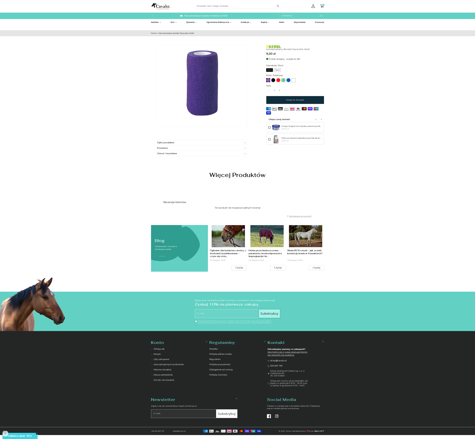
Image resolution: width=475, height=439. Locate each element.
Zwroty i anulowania (164, 380)
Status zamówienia (163, 375)
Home (154, 33)
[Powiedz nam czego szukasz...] (278, 6)
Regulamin (215, 359)
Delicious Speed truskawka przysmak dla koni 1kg (301, 138)
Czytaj (239, 267)
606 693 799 (276, 366)
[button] (156, 22)
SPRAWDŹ (287, 16)
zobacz (162, 256)
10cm (269, 70)
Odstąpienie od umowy (221, 369)
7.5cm (277, 70)
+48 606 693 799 (157, 431)
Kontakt (276, 342)
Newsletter (163, 399)
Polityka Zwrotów (218, 375)
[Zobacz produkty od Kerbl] (295, 46)
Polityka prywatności (219, 364)
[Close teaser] (37, 434)
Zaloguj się (159, 349)
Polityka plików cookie (220, 354)
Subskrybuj (269, 313)
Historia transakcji (162, 369)
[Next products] (321, 119)
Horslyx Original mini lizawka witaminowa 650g (301, 126)
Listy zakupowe (161, 359)
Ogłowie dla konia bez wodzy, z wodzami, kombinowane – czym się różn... (228, 253)
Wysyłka (213, 349)
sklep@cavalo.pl (278, 360)
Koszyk (157, 354)
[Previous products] (316, 119)
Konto (157, 342)
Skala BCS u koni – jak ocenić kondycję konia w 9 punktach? (304, 252)
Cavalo (288, 431)
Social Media (281, 399)
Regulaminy (222, 342)
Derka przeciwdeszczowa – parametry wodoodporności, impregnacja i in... (265, 253)
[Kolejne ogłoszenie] (322, 15)
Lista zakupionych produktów (169, 364)
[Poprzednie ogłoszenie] (152, 15)
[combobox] (237, 6)
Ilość (268, 86)
